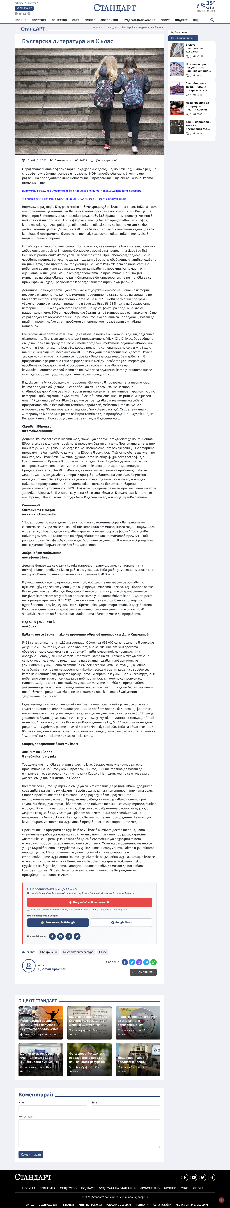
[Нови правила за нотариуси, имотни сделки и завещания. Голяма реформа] (177, 108)
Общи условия (48, 1205)
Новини (97, 27)
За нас (30, 1205)
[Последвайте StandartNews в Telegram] (28, 13)
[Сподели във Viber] (139, 962)
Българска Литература (78, 952)
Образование (49, 952)
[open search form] (212, 20)
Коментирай (145, 972)
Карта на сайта (162, 1205)
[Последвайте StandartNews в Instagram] (20, 13)
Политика (48, 1188)
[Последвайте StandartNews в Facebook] (16, 13)
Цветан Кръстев (106, 160)
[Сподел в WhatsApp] (153, 962)
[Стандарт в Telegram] (68, 936)
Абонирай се (24, 8)
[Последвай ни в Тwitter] (202, 1177)
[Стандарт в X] (77, 936)
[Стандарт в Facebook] (52, 936)
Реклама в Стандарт (118, 1205)
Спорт (198, 1188)
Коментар (26, 1116)
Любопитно (150, 1188)
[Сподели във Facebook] (125, 962)
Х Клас (103, 952)
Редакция (68, 1205)
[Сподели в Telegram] (146, 962)
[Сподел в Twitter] (132, 962)
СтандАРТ (112, 27)
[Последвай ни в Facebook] (184, 1177)
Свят (185, 1188)
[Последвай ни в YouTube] (193, 1177)
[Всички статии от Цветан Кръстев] (29, 966)
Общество (68, 1188)
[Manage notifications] (221, 1200)
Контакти (142, 1205)
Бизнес (170, 1188)
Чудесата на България (117, 1188)
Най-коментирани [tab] (183, 38)
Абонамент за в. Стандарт (192, 1205)
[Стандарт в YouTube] (60, 936)
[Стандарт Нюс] (33, 1180)
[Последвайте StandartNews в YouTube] (24, 13)
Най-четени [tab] (179, 32)
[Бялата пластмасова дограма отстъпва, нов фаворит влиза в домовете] (177, 50)
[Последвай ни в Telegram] (211, 1177)
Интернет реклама (90, 1205)
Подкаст (88, 1188)
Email (95, 1102)
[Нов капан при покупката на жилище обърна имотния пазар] (177, 69)
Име (22, 1102)
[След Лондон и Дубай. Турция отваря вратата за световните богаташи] (177, 88)
